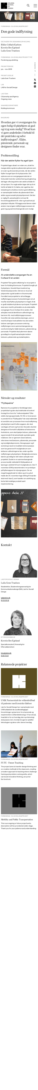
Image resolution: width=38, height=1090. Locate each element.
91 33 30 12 (5, 600)
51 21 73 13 (5, 655)
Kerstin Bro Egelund (10, 640)
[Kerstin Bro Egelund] (19, 621)
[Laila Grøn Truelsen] (19, 564)
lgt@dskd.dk (5, 598)
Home (2, 13)
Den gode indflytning (28, 13)
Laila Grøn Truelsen (10, 582)
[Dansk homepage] (7, 6)
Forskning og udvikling (13, 13)
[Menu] (35, 5)
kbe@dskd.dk (6, 653)
